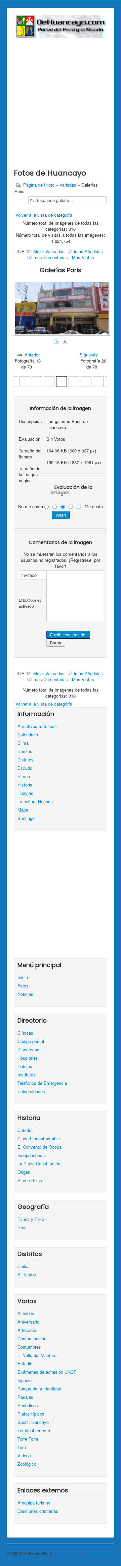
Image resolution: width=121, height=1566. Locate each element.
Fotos (23, 986)
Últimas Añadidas (86, 251)
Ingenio (24, 1380)
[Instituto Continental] (24, 381)
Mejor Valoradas (49, 251)
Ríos (22, 1228)
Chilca (23, 1266)
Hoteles (24, 1066)
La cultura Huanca (35, 802)
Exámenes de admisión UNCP (47, 1372)
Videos (24, 1456)
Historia (24, 785)
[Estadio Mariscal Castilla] (86, 381)
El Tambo (26, 1275)
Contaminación (31, 1339)
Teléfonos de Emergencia (42, 1083)
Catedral (25, 1130)
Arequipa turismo (33, 1503)
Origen (23, 1172)
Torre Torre (27, 1439)
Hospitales (27, 1058)
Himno (23, 776)
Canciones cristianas (37, 1511)
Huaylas (25, 793)
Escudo (24, 768)
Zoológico (26, 1464)
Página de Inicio (38, 185)
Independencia (31, 1155)
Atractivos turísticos (37, 726)
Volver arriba (102, 1553)
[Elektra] (98, 381)
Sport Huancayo (33, 1422)
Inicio (22, 977)
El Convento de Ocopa (39, 1147)
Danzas (24, 751)
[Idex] (49, 381)
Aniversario (28, 1322)
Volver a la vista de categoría (43, 215)
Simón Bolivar (31, 1180)
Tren (21, 1447)
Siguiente (89, 354)
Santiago (26, 818)
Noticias (25, 994)
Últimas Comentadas (47, 257)
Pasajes (25, 1397)
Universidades (31, 1091)
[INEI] (37, 381)
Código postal (30, 1041)
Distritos (25, 760)
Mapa (22, 810)
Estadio (24, 1364)
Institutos (26, 1075)
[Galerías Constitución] (74, 381)
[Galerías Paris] (61, 381)
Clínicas (25, 1033)
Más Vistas (83, 257)
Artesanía (26, 1330)
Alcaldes (25, 1314)
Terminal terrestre (34, 1431)
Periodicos (27, 1405)
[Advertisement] (60, 101)
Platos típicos (30, 1414)
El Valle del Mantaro (36, 1355)
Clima (23, 743)
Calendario (27, 735)
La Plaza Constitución (38, 1164)
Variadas (67, 185)
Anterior (32, 354)
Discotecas (28, 1050)
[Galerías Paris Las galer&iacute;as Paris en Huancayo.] (62, 334)
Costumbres (29, 1347)
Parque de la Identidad (39, 1389)
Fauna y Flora (30, 1219)
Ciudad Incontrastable (38, 1139)
